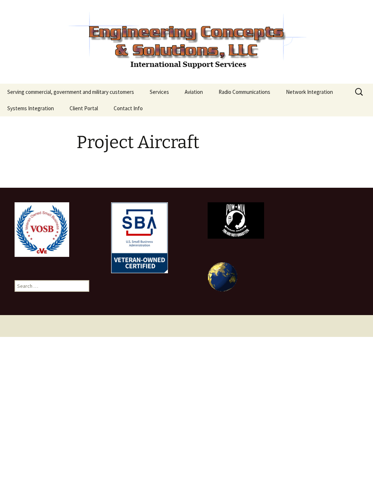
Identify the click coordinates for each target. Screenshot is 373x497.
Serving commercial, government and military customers (70, 91)
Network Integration (309, 91)
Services (159, 91)
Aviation (194, 91)
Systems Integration (30, 108)
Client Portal (84, 108)
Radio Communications (244, 91)
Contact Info (128, 108)
